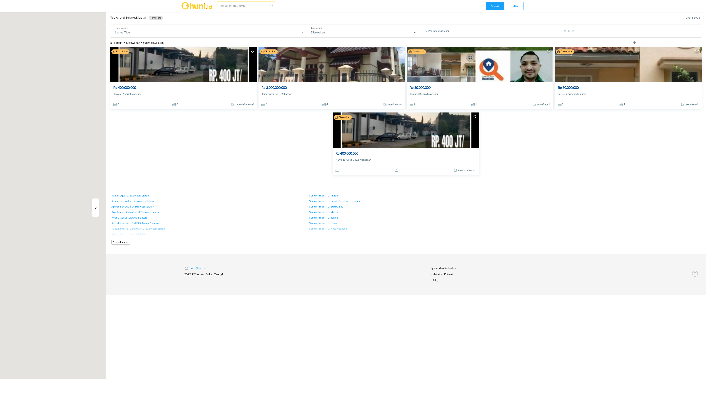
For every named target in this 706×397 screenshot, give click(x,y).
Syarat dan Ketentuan (444, 268)
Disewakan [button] (318, 32)
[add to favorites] (252, 51)
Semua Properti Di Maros (323, 212)
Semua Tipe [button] (122, 32)
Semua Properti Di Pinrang (324, 195)
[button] (156, 18)
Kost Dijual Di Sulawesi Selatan (129, 217)
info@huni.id (198, 268)
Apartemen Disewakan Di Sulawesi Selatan (135, 212)
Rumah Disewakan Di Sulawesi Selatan (133, 201)
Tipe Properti (121, 28)
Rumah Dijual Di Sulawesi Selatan (130, 195)
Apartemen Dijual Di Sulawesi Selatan (132, 206)
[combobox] (242, 5)
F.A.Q (434, 280)
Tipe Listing (316, 28)
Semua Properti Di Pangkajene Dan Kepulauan (335, 201)
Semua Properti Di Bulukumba (326, 206)
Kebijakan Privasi (442, 274)
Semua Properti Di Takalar (324, 217)
